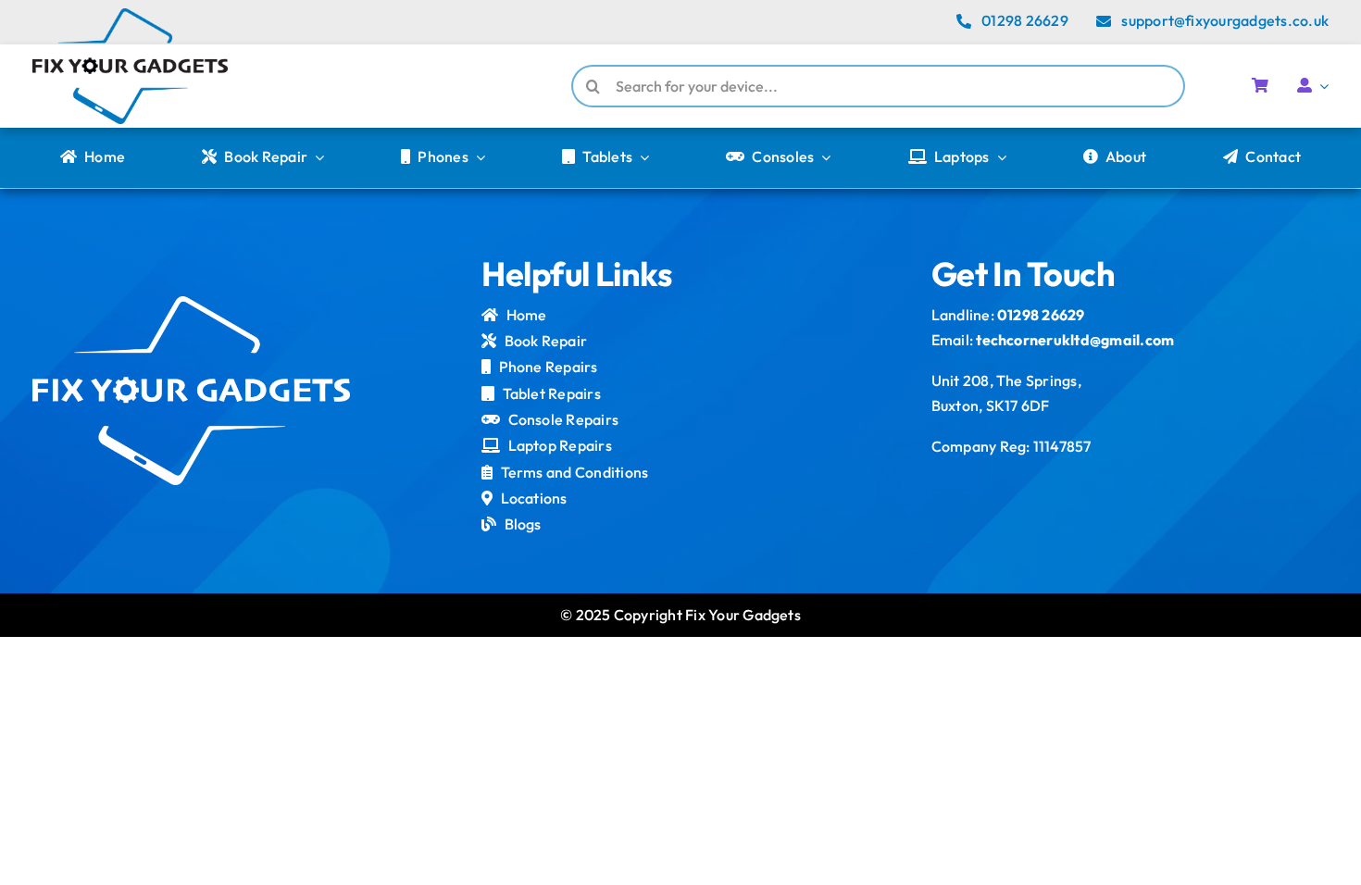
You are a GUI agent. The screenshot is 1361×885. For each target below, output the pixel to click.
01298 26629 (1041, 314)
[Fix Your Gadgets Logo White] (191, 303)
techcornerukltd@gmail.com (1075, 339)
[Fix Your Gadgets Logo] (130, 15)
